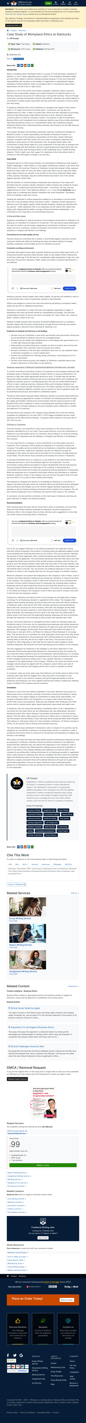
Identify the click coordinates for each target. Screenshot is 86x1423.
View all (74, 893)
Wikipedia (57, 864)
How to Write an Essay (17, 1257)
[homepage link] (8, 30)
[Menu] (8, 3)
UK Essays (14, 38)
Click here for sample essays (16, 14)
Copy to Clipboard (16, 884)
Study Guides (56, 1372)
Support (63, 4)
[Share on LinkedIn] (28, 65)
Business (22, 30)
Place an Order (67, 1300)
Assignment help (38, 1379)
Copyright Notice (44, 1412)
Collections (73, 986)
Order (48, 3)
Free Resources (57, 1376)
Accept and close (12, 25)
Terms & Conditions (27, 1412)
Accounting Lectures (16, 1199)
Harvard (35, 864)
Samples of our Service (17, 1183)
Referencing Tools (15, 1263)
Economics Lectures (16, 1205)
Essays (14, 30)
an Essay (43, 1165)
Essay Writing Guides (16, 1267)
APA (10, 864)
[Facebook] (9, 1355)
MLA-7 (25, 864)
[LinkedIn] (15, 1355)
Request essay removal (17, 1079)
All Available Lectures (16, 1212)
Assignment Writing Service (19, 1176)
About (72, 1361)
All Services (36, 1383)
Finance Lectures (15, 1209)
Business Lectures (15, 1202)
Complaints (74, 1372)
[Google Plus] (21, 1355)
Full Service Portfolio (16, 1186)
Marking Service (14, 1179)
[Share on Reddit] (25, 65)
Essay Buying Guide (58, 1380)
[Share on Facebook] (18, 65)
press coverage (51, 1282)
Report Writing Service (17, 1173)
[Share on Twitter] (21, 65)
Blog (52, 1384)
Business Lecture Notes (17, 1252)
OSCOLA (68, 864)
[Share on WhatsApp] (32, 65)
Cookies (55, 1412)
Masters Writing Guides (17, 1270)
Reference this (15, 54)
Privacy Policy (12, 1412)
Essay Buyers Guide (16, 1260)
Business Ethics (18, 59)
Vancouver (46, 864)
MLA (17, 864)
